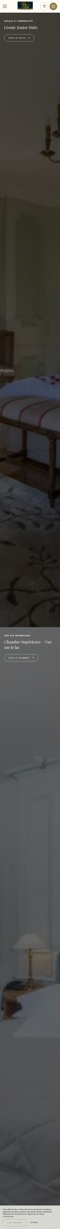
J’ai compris (14, 1223)
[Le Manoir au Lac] (25, 6)
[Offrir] (44, 6)
